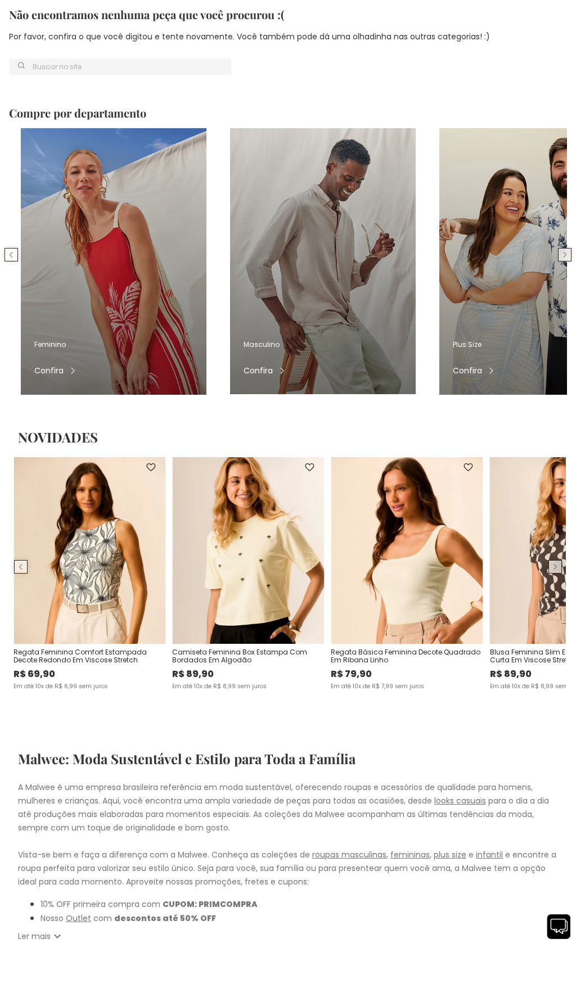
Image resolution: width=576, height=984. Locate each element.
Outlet (78, 918)
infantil (489, 854)
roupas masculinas (349, 854)
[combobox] (120, 66)
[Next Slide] (565, 254)
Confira (49, 370)
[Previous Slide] (11, 254)
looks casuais (460, 800)
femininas (410, 854)
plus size (450, 854)
